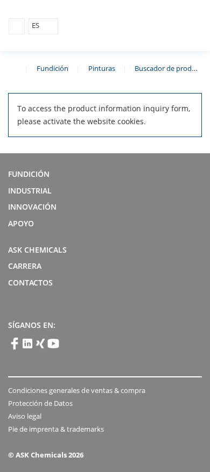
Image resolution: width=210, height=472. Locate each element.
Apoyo (21, 223)
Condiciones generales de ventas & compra (76, 390)
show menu (17, 26)
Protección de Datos (40, 403)
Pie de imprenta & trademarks (56, 429)
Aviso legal (24, 416)
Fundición (52, 68)
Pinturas (101, 68)
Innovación (32, 207)
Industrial (30, 190)
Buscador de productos (172, 68)
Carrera (24, 266)
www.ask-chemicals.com (12, 67)
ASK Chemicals (151, 26)
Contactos (30, 282)
